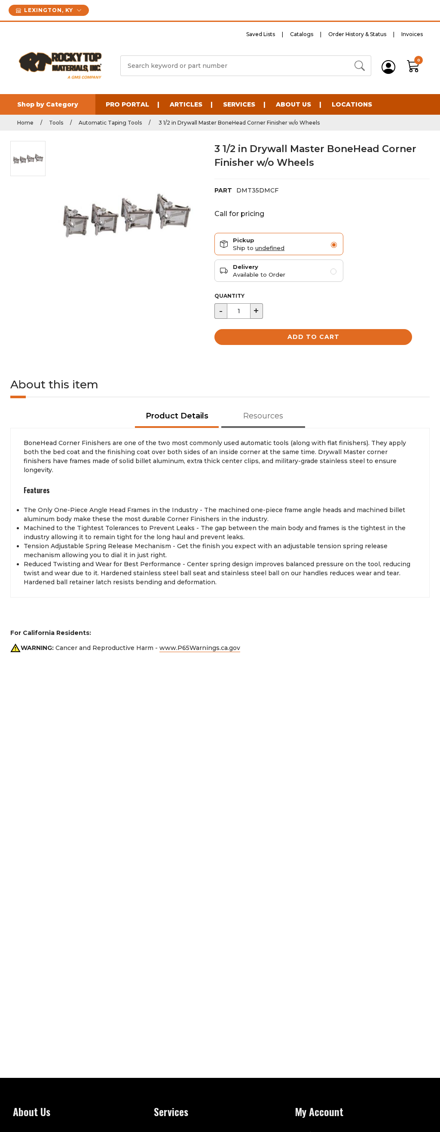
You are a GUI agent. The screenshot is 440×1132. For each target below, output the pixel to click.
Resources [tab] (263, 416)
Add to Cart (313, 337)
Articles (186, 104)
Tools (56, 122)
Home (25, 122)
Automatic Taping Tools (110, 122)
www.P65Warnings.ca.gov (199, 648)
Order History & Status (357, 34)
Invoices (412, 34)
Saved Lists (260, 34)
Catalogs (301, 34)
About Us (293, 104)
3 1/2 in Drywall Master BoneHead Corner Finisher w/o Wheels (238, 122)
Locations (352, 104)
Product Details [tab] (177, 416)
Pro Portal (127, 104)
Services (239, 104)
